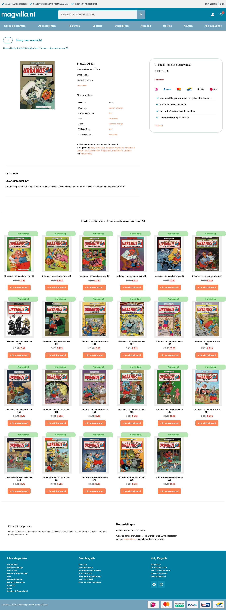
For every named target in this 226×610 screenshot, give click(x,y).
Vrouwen (119, 108)
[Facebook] (154, 584)
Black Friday (86, 154)
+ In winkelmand (19, 287)
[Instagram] (161, 584)
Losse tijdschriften (92, 151)
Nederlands (113, 118)
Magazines (106, 151)
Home (6, 48)
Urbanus (128, 151)
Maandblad (113, 134)
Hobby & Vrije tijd (18, 48)
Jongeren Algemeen (115, 148)
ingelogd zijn (130, 539)
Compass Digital (40, 605)
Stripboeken (32, 48)
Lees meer (82, 85)
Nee (110, 113)
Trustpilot (159, 126)
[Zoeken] (141, 14)
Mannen (112, 108)
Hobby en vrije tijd (116, 124)
